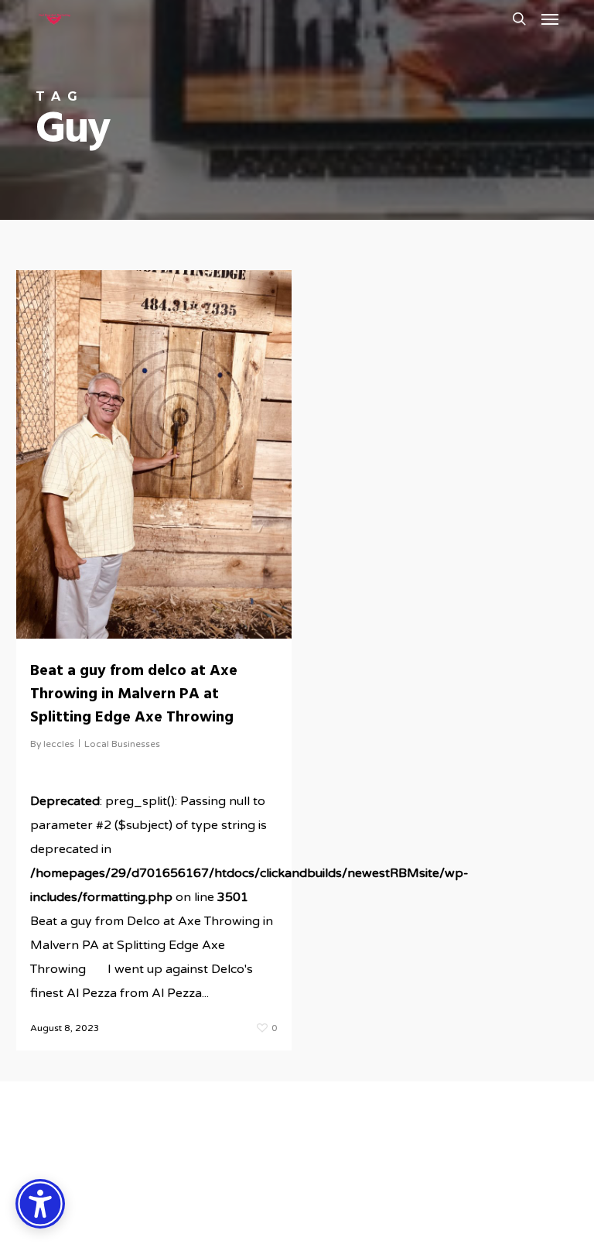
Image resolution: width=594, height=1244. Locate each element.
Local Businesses (122, 744)
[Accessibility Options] (40, 1204)
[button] (549, 18)
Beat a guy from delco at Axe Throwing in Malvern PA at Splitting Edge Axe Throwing (133, 694)
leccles (58, 744)
